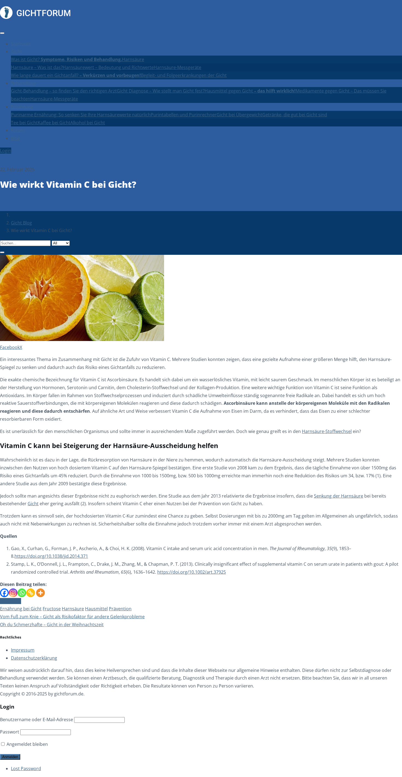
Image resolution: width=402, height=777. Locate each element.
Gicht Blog (21, 223)
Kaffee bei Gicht (54, 123)
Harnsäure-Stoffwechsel (327, 431)
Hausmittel (96, 609)
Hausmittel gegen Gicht (250, 91)
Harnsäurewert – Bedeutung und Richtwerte (108, 67)
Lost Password (26, 769)
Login (5, 151)
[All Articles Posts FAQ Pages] (201, 247)
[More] (40, 592)
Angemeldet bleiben (26, 744)
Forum (18, 130)
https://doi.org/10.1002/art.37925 (191, 572)
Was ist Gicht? (66, 59)
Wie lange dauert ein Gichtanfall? (76, 75)
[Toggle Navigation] (2, 33)
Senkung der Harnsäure (338, 496)
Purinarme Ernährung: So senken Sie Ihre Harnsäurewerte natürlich (81, 115)
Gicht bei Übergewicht (239, 115)
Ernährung (22, 107)
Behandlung (23, 83)
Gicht (16, 51)
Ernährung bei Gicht (21, 609)
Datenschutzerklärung (34, 658)
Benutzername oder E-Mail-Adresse (36, 720)
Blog (15, 138)
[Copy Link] (30, 592)
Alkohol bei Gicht (87, 123)
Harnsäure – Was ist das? (37, 67)
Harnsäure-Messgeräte (177, 67)
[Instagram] (13, 592)
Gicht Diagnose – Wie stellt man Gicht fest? (161, 91)
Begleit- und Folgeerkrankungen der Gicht (184, 75)
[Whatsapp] (22, 592)
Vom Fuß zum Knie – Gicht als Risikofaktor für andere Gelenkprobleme (72, 617)
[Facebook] (4, 592)
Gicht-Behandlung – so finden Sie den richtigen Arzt (64, 91)
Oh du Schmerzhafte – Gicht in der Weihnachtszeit (52, 625)
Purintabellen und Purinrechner (184, 115)
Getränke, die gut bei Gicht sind (294, 115)
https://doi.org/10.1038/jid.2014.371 (51, 556)
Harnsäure (133, 59)
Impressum (22, 650)
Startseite (21, 44)
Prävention (120, 609)
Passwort (9, 732)
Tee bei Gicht (24, 123)
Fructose (52, 609)
